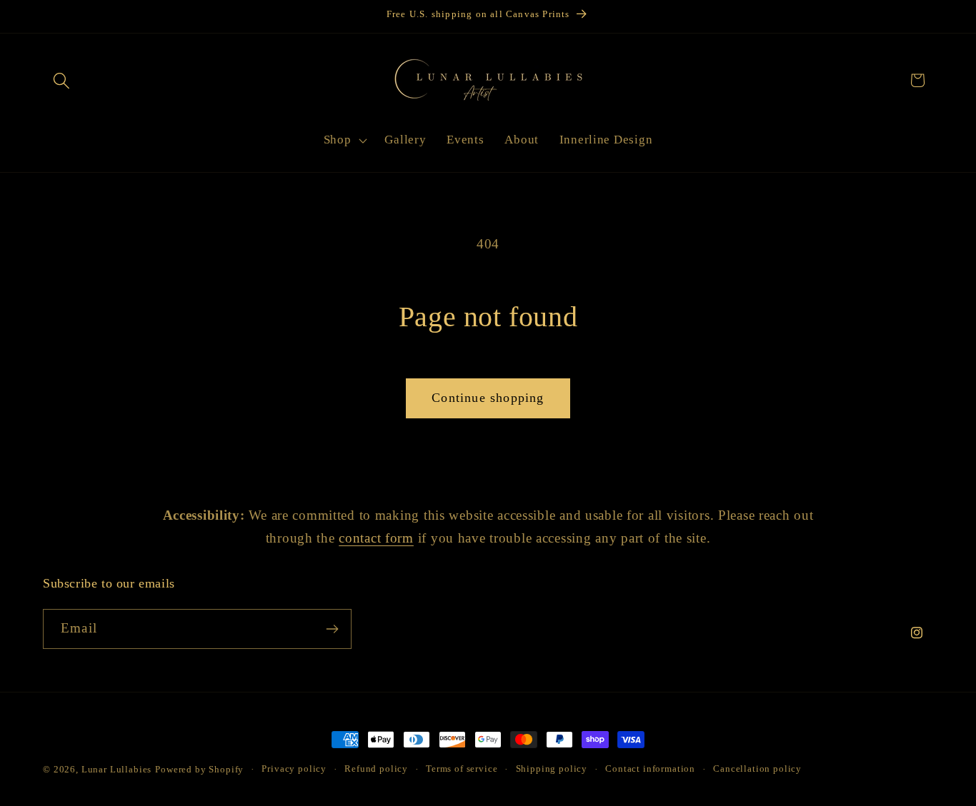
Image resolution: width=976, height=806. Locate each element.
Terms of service (461, 768)
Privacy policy (294, 768)
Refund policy (376, 768)
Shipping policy (552, 768)
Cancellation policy (757, 768)
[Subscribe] (332, 629)
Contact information (650, 768)
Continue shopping (488, 398)
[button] (62, 80)
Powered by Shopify (199, 769)
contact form (376, 537)
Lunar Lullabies (116, 769)
